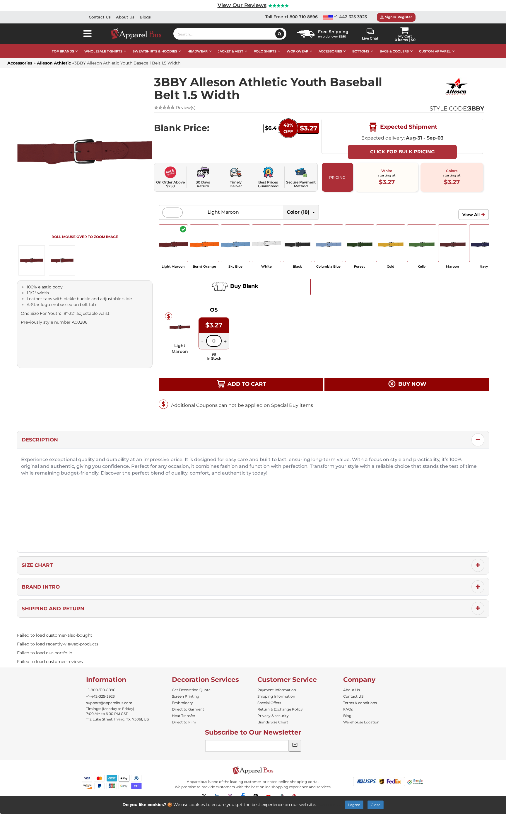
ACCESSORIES (330, 51)
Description (40, 440)
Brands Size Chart (272, 722)
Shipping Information (276, 696)
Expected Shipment (408, 126)
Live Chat (370, 38)
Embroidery (182, 703)
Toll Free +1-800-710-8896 (291, 16)
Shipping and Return (53, 608)
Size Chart (37, 565)
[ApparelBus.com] (139, 33)
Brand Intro (41, 587)
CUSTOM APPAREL (435, 51)
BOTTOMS (360, 51)
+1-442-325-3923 (350, 16)
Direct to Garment (188, 709)
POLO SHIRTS (265, 51)
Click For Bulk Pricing (402, 151)
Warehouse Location (361, 722)
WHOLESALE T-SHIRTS (103, 51)
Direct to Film (184, 722)
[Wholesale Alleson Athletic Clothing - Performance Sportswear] (457, 86)
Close (375, 805)
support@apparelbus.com (109, 703)
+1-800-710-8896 (100, 690)
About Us (125, 17)
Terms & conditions (360, 703)
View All (471, 214)
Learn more (329, 804)
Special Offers (269, 703)
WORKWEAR (297, 51)
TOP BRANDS (63, 51)
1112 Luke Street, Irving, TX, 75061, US (117, 719)
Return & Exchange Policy (280, 709)
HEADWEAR (197, 51)
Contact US (353, 696)
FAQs (348, 709)
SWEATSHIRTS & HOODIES (155, 51)
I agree (354, 805)
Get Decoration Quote (191, 690)
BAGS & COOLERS (394, 51)
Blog (347, 715)
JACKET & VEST (230, 51)
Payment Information (276, 690)
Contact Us (100, 17)
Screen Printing (185, 696)
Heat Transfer (183, 715)
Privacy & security (273, 715)
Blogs (145, 17)
